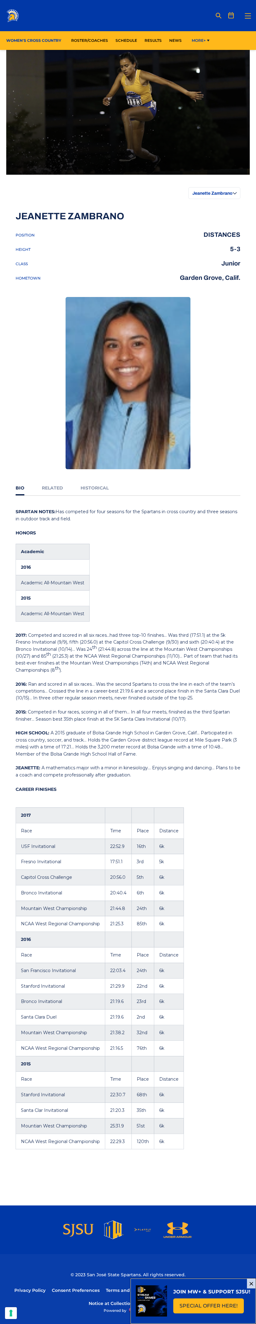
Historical (95, 488)
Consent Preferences (76, 1290)
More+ (199, 40)
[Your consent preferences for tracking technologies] (11, 1313)
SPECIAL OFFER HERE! (212, 1307)
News (175, 40)
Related (52, 488)
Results (153, 40)
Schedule (126, 40)
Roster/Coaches (89, 40)
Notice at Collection (111, 1303)
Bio (20, 488)
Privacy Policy (30, 1290)
